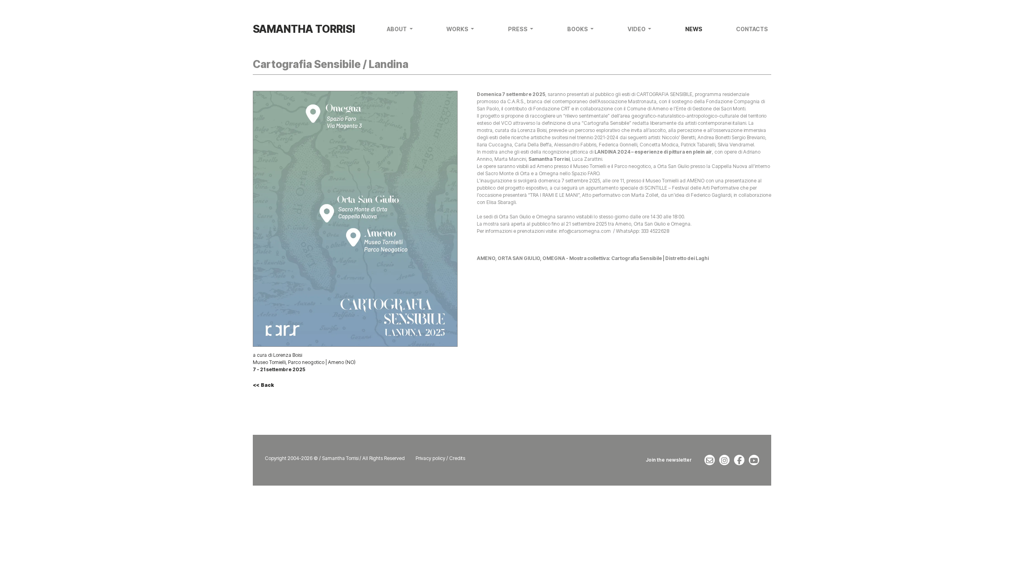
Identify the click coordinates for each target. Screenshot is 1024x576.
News (693, 29)
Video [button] (637, 29)
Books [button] (578, 29)
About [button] (397, 29)
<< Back (263, 385)
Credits (457, 458)
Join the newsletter (669, 460)
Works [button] (458, 29)
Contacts (752, 29)
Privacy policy (430, 458)
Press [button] (518, 29)
